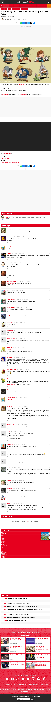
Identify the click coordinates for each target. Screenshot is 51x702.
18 (49, 378)
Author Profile (23, 221)
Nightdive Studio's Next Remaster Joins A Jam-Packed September (20, 606)
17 (49, 369)
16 (49, 357)
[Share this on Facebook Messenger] (34, 23)
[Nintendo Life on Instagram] (33, 679)
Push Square (7, 689)
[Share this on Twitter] (28, 23)
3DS (6, 9)
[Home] (1, 6)
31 (28, 169)
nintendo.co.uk (3, 557)
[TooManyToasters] (3, 410)
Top (5, 630)
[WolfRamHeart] (3, 455)
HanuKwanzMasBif (11, 272)
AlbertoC (9, 467)
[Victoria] (3, 232)
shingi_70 (9, 347)
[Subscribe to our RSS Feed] (7, 679)
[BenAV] (3, 294)
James (8, 263)
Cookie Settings (26, 632)
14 (49, 338)
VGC (17, 691)
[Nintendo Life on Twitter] (23, 679)
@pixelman (9, 349)
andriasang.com (7, 153)
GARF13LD (9, 496)
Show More (25, 671)
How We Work (18, 630)
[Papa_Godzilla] (3, 318)
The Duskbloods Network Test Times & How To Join (17, 601)
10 (49, 307)
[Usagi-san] (3, 492)
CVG (30, 691)
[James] (3, 266)
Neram (8, 390)
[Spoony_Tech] (3, 326)
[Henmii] (3, 463)
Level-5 (18, 9)
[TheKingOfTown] (3, 249)
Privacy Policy (37, 630)
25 (49, 452)
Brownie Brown (24, 9)
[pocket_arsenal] (3, 303)
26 (49, 460)
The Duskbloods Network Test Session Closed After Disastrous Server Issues (23, 609)
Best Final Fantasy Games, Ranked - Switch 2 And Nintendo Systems (21, 623)
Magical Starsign (23, 94)
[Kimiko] (3, 382)
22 (49, 424)
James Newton (8, 19)
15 (49, 347)
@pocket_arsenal (11, 384)
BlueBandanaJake (11, 369)
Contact (30, 630)
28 (49, 480)
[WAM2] (3, 435)
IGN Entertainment (20, 684)
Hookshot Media (9, 684)
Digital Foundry (29, 689)
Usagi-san (9, 488)
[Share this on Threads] (31, 23)
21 (49, 406)
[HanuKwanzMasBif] (3, 275)
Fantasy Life (21, 84)
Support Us (25, 630)
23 (49, 431)
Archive (20, 632)
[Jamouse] (3, 484)
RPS (34, 691)
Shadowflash (10, 236)
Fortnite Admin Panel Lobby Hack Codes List (15, 598)
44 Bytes (30, 684)
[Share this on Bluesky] (23, 23)
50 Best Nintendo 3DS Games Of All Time (10, 162)
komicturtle (10, 330)
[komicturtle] (3, 334)
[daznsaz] (3, 257)
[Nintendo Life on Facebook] (43, 679)
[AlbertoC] (3, 471)
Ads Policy (14, 632)
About (8, 630)
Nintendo (2, 539)
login (27, 521)
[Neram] (3, 393)
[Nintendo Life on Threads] (38, 679)
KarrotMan (9, 357)
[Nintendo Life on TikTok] (17, 679)
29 (49, 488)
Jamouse (9, 480)
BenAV (8, 290)
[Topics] (2, 2)
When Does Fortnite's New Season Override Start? (16, 603)
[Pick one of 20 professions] (25, 65)
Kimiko (8, 379)
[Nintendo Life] (25, 2)
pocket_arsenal (11, 299)
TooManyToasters (11, 406)
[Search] (49, 2)
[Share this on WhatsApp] (21, 23)
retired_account (11, 338)
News (2, 9)
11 (49, 315)
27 (49, 467)
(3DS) (5, 158)
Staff (12, 630)
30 (49, 495)
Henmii (9, 460)
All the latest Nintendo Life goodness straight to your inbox (25, 696)
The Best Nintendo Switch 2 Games (13, 612)
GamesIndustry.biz (24, 691)
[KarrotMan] (3, 361)
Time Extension (21, 689)
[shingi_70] (3, 351)
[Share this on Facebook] (26, 23)
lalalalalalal (10, 444)
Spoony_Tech (10, 322)
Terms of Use (44, 630)
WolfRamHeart (10, 452)
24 (49, 444)
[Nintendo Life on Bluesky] (28, 679)
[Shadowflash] (3, 240)
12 (49, 322)
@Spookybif (9, 399)
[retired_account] (3, 341)
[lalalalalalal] (3, 448)
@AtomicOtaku (10, 283)
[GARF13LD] (3, 499)
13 (49, 330)
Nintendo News (37, 689)
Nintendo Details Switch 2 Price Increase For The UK (17, 614)
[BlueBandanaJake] (3, 373)
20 (49, 397)
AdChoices (36, 684)
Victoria (9, 229)
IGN (43, 689)
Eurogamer (47, 689)
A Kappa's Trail (5, 94)
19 (49, 389)
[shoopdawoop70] (3, 427)
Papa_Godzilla (10, 315)
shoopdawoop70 (11, 424)
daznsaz (9, 253)
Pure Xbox (14, 689)
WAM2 (8, 431)
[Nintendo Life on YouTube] (12, 679)
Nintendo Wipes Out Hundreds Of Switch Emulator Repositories (19, 617)
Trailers (14, 9)
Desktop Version (35, 632)
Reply (29, 221)
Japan (9, 9)
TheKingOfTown (11, 246)
